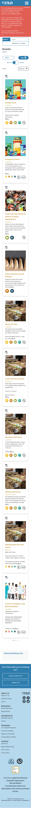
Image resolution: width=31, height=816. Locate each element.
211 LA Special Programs (8, 728)
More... (7, 119)
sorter (15, 62)
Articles (3, 721)
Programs (5, 725)
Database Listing (6, 698)
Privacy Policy (5, 753)
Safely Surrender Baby (8, 734)
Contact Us (4, 743)
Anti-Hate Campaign (7, 731)
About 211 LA (5, 695)
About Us (5, 693)
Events (23, 43)
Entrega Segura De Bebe (8, 737)
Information (7, 716)
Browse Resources (6, 708)
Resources (15, 43)
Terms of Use (5, 750)
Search (5, 39)
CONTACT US (15, 682)
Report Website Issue (7, 746)
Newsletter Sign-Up (7, 718)
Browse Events (5, 711)
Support (4, 741)
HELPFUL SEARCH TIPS (15, 676)
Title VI (3, 701)
